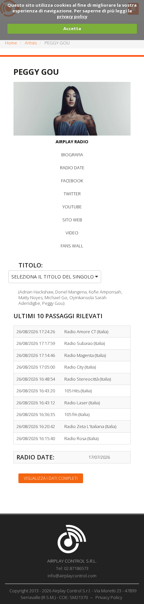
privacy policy (72, 16)
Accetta (72, 28)
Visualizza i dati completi (51, 478)
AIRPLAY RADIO (72, 142)
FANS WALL (72, 246)
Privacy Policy (108, 597)
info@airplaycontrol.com (72, 576)
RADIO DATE (72, 168)
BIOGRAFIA (72, 155)
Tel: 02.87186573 (72, 568)
